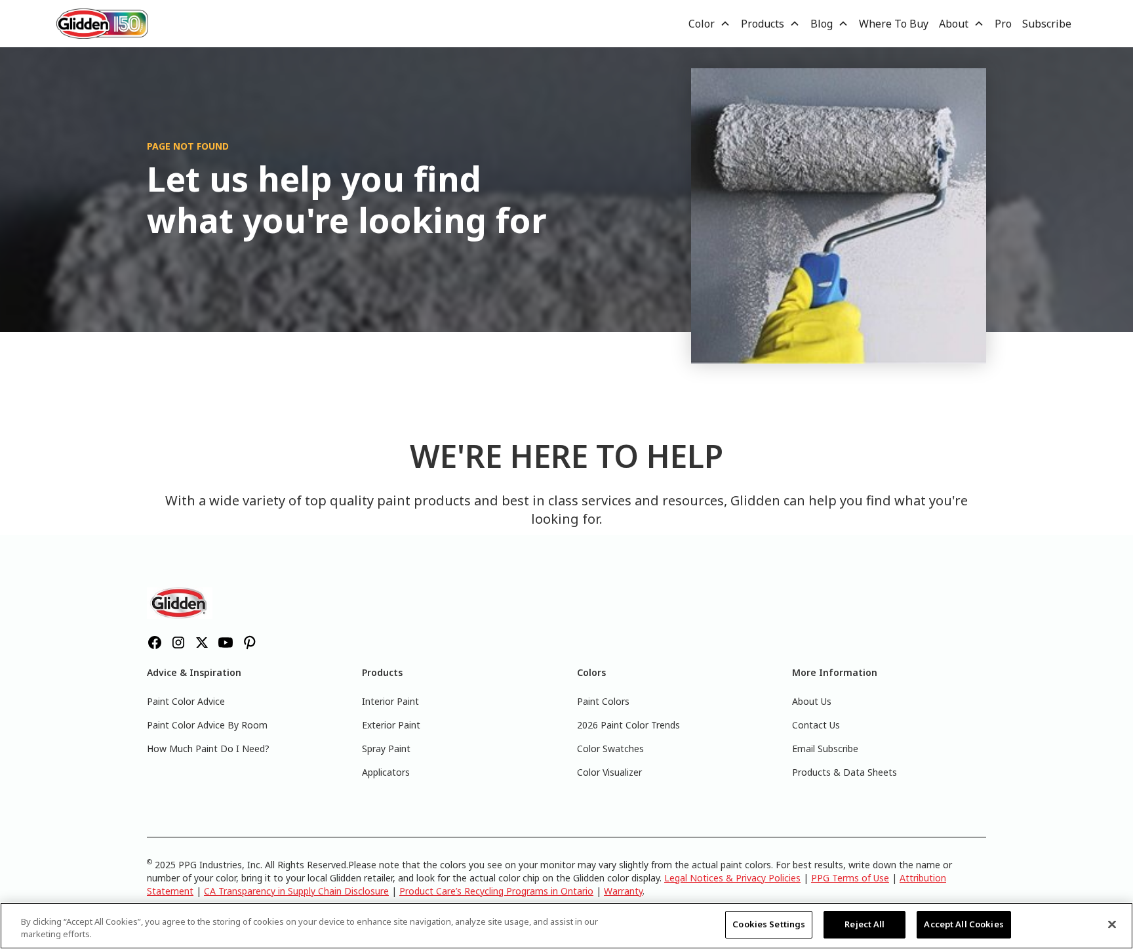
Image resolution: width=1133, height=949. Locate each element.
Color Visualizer (609, 772)
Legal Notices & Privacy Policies (732, 878)
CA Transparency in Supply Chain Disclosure (296, 891)
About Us (811, 701)
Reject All (865, 924)
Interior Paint (390, 701)
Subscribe (1046, 23)
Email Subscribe (825, 748)
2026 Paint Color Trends (628, 725)
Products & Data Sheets (844, 772)
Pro (1003, 23)
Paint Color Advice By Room (207, 725)
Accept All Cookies (963, 924)
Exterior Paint (391, 725)
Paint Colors (603, 701)
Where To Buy (893, 23)
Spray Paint (386, 748)
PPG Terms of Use (850, 878)
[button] (709, 23)
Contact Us (816, 725)
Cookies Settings (768, 924)
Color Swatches (610, 748)
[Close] (1112, 924)
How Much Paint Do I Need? (208, 748)
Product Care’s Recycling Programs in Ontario (496, 891)
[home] (102, 23)
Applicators (386, 772)
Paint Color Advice (186, 701)
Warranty (623, 891)
